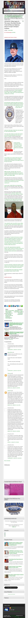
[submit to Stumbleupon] (11, 306)
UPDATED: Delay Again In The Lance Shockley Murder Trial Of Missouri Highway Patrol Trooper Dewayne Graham (12, 25)
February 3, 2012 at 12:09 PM (14, 458)
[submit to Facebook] (5, 306)
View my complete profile (15, 611)
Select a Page (6, 9)
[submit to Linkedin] (18, 306)
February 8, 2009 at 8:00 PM (14, 370)
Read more (7, 330)
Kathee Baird (10, 30)
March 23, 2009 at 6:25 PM (14, 387)
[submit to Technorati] (22, 306)
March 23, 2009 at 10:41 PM (14, 405)
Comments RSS (21, 617)
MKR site (17, 616)
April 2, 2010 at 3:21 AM (13, 442)
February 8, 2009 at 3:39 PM (14, 349)
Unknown (9, 373)
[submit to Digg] (13, 306)
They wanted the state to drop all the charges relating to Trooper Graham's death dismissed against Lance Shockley (13, 224)
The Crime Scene (13, 615)
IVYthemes (13, 616)
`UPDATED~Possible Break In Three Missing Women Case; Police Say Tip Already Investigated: (16, 552)
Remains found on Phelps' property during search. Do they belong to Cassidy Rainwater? (16, 543)
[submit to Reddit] (20, 306)
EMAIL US (14, 526)
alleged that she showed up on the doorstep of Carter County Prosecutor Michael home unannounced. (14, 181)
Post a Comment (7, 460)
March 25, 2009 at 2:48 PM (14, 431)
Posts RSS (16, 617)
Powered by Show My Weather (11, 594)
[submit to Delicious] (16, 306)
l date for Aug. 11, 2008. (18, 200)
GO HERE (13, 32)
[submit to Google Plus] (9, 306)
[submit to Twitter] (7, 306)
